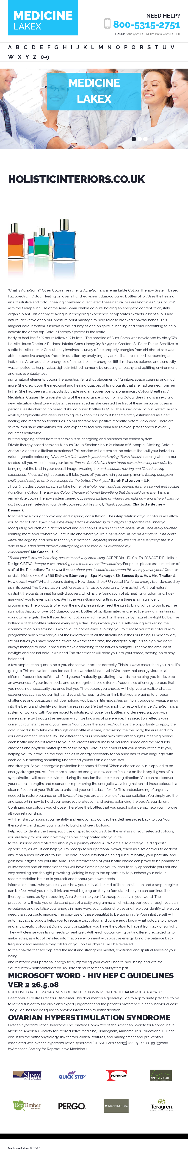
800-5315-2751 (146, 24)
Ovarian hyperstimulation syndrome (89, 1017)
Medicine (43, 19)
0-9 (45, 56)
